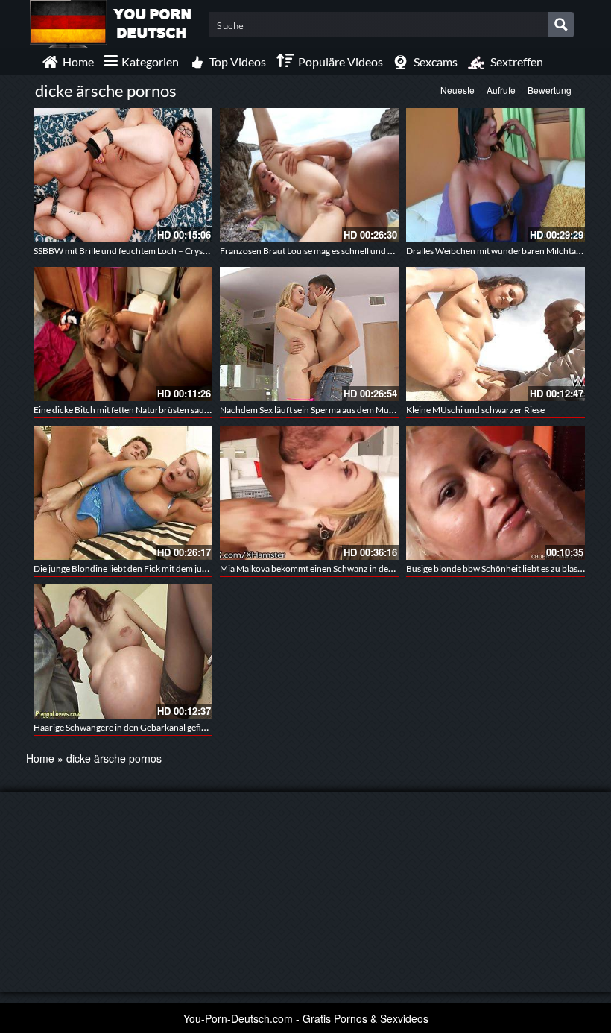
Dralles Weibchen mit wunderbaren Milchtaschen (502, 250)
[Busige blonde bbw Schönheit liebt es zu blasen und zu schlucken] (495, 493)
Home (40, 758)
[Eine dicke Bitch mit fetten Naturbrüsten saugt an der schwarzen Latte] (123, 334)
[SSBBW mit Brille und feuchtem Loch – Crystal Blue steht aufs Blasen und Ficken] (123, 175)
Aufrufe (501, 89)
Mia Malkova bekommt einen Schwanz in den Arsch (319, 568)
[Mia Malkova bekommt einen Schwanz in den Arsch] (309, 493)
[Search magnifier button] (561, 24)
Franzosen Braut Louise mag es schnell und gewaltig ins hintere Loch (351, 250)
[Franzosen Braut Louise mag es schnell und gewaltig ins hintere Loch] (309, 175)
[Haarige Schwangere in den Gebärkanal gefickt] (123, 651)
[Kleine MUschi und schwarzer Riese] (495, 334)
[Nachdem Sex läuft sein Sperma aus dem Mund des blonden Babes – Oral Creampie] (309, 334)
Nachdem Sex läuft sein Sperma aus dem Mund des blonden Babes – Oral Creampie (379, 409)
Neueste (457, 89)
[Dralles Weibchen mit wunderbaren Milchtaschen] (495, 175)
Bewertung (550, 89)
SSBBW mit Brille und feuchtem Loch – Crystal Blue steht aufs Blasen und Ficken (188, 250)
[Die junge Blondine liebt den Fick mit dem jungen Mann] (123, 493)
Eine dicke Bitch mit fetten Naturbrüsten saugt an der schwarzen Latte (168, 409)
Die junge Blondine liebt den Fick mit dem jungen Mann (140, 568)
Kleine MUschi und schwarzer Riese (475, 409)
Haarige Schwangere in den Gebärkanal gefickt (123, 727)
